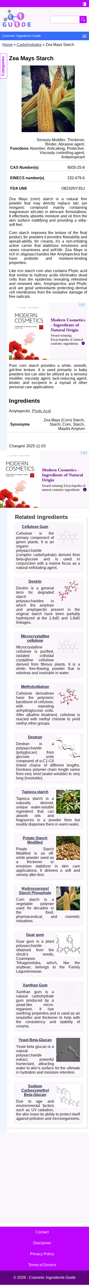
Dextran (35, 737)
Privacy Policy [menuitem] (42, 1254)
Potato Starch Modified (35, 840)
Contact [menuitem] (42, 1232)
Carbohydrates (29, 45)
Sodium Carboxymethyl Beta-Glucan (35, 1090)
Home (7, 45)
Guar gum (35, 935)
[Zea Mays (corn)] (48, 131)
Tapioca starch (35, 792)
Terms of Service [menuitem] (42, 1265)
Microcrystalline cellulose (35, 638)
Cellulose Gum (35, 527)
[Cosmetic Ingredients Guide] (44, 19)
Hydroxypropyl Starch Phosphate (35, 891)
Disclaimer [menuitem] (42, 1243)
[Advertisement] (48, 331)
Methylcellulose (35, 687)
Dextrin (35, 581)
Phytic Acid (41, 411)
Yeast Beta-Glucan (35, 1040)
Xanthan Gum (35, 985)
